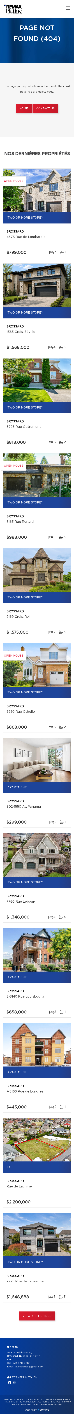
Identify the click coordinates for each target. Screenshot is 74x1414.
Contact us (45, 108)
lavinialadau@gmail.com (29, 1367)
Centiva (43, 1409)
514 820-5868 (21, 1363)
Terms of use (28, 1404)
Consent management (49, 1404)
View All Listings (37, 1316)
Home (23, 108)
